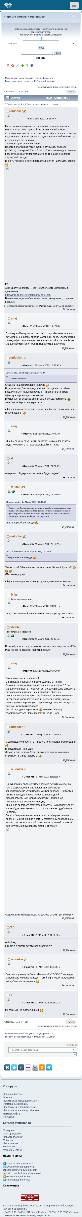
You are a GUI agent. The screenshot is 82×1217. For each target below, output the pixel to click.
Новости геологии (13, 1137)
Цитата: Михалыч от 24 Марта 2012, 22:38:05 (28, 551)
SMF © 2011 (24, 1212)
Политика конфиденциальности (21, 1100)
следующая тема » (68, 87)
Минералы (9, 1130)
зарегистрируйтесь (40, 32)
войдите (59, 29)
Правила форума (12, 1094)
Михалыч (18, 486)
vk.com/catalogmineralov (19, 1163)
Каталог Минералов (17, 1122)
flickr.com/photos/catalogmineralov (25, 1173)
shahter (15, 627)
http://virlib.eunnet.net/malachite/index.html (28, 295)
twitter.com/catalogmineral (20, 1166)
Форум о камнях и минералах (24, 16)
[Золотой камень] (12, 635)
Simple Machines (39, 1212)
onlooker (16, 111)
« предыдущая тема (48, 87)
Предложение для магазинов (19, 1107)
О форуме (10, 1086)
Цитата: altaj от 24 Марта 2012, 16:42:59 (26, 373)
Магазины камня (12, 1150)
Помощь (7, 1097)
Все (26, 91)
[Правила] (31, 65)
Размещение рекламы (15, 1104)
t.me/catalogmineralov (18, 1179)
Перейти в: (71, 1045)
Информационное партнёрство (21, 1110)
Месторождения (12, 1133)
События (8, 1140)
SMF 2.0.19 (10, 1212)
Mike (14, 594)
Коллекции (9, 1146)
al (11, 458)
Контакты (8, 1117)
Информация (10, 1143)
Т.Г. (12, 927)
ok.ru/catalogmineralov (18, 1176)
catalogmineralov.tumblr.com (21, 1170)
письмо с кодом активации (47, 35)
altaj (14, 318)
